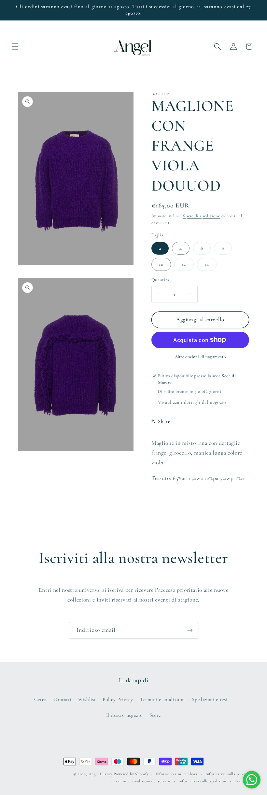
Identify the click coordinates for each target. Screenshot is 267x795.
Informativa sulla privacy (227, 774)
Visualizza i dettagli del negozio (192, 402)
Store (155, 715)
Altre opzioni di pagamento (200, 356)
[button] (15, 46)
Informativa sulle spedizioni (203, 781)
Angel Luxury (100, 774)
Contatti (62, 699)
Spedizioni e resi (209, 699)
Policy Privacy (118, 699)
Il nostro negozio (124, 715)
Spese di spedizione (201, 216)
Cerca (40, 699)
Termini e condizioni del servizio (142, 781)
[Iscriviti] (190, 630)
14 (210, 266)
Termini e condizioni (162, 699)
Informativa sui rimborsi (177, 774)
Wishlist (87, 699)
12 (187, 266)
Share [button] (164, 421)
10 (161, 264)
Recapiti (241, 781)
